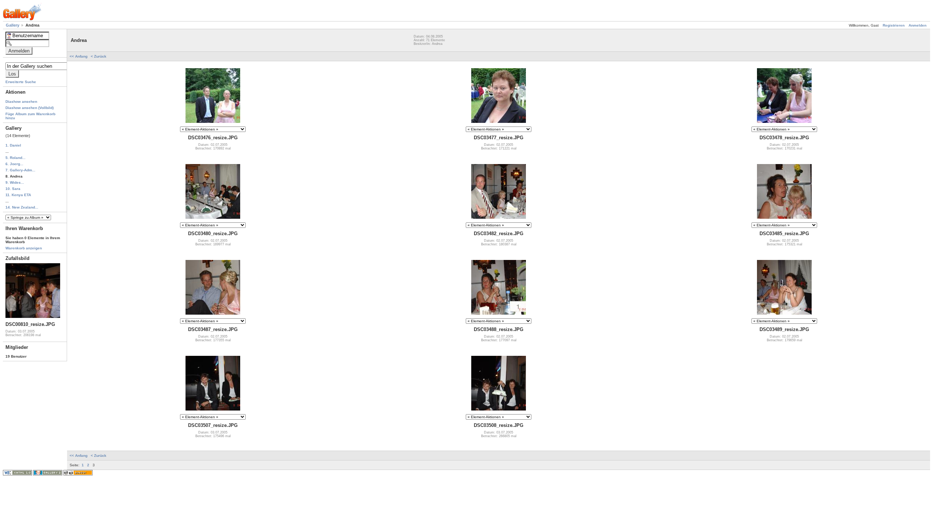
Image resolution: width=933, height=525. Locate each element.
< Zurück (98, 56)
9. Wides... (14, 182)
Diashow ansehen (21, 102)
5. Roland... (15, 158)
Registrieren (894, 25)
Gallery (13, 25)
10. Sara (12, 189)
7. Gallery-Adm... (20, 170)
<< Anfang (79, 56)
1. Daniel (13, 145)
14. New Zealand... (21, 207)
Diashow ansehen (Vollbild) (29, 108)
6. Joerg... (14, 164)
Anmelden (917, 25)
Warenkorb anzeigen (23, 248)
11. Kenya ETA (18, 195)
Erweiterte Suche (20, 82)
